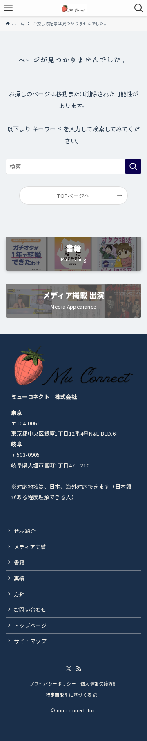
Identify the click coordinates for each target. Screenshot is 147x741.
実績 (19, 578)
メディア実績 (30, 547)
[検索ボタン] (139, 8)
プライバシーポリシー (52, 683)
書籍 (19, 562)
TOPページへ (73, 195)
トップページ (30, 625)
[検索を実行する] (133, 167)
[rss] (78, 668)
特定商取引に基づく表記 (74, 694)
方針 (19, 594)
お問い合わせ (30, 609)
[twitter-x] (68, 668)
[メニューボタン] (8, 8)
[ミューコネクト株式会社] (73, 8)
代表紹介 (25, 531)
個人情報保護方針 (99, 683)
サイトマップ (30, 641)
